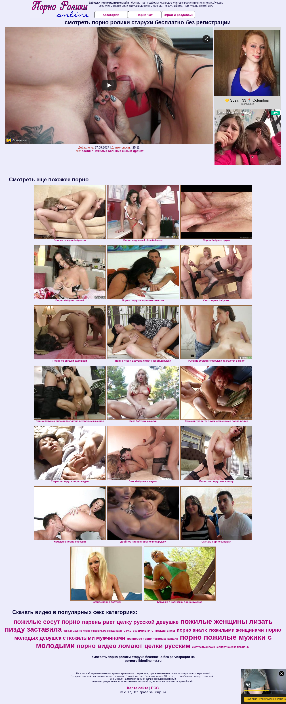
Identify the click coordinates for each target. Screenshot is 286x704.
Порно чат (145, 15)
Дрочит (138, 151)
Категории (111, 15)
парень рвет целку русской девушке (130, 622)
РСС (155, 688)
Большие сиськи (120, 151)
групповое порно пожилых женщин (152, 638)
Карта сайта (137, 688)
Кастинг (87, 151)
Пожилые (100, 151)
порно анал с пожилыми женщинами (220, 630)
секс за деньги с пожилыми (149, 630)
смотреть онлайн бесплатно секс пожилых (220, 647)
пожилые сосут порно (47, 621)
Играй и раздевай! (178, 15)
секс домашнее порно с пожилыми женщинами (92, 630)
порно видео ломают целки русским (133, 645)
